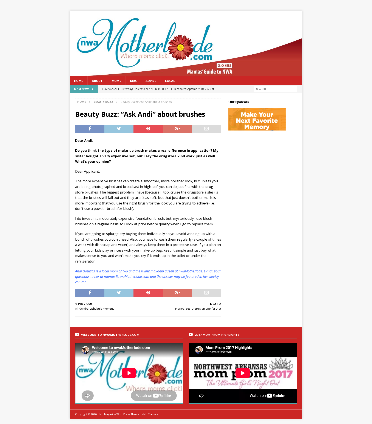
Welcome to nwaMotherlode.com (110, 335)
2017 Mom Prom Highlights (217, 335)
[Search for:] (275, 89)
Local (170, 81)
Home (78, 81)
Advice (151, 81)
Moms (116, 81)
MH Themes (150, 414)
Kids (133, 81)
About (97, 81)
